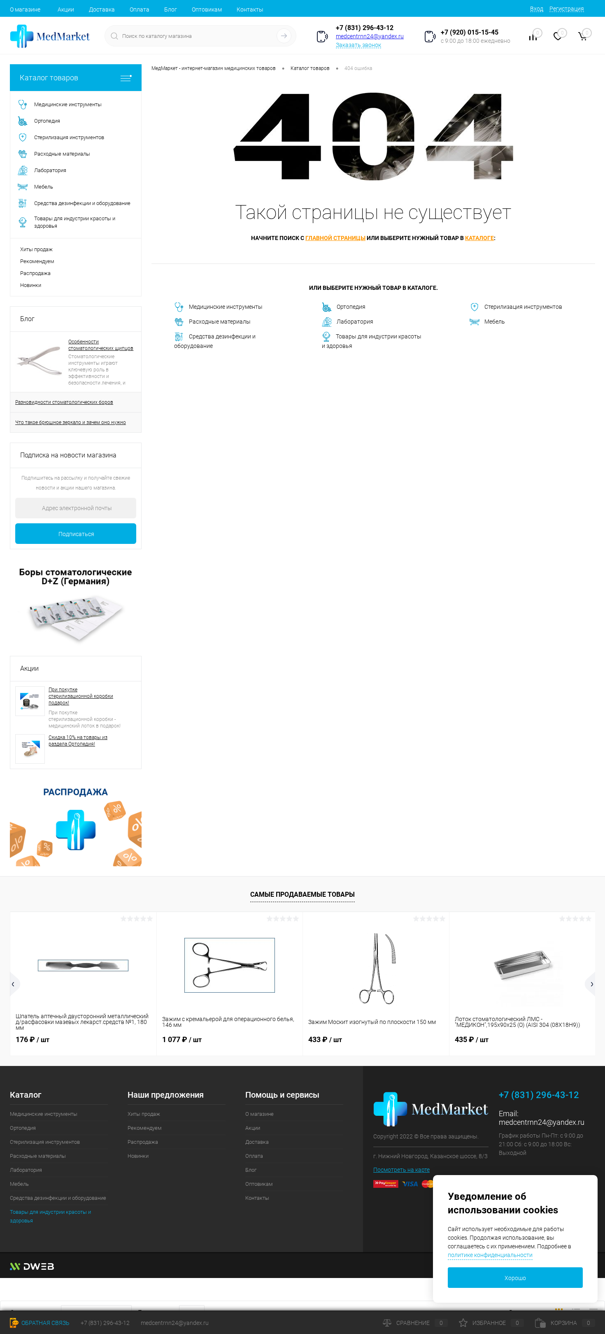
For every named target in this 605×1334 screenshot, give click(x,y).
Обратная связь (45, 1323)
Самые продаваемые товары (302, 894)
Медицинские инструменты (226, 306)
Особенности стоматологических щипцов (100, 345)
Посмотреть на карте (401, 1169)
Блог (170, 9)
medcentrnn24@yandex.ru (370, 36)
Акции (66, 9)
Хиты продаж (36, 249)
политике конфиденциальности (490, 1255)
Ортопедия (351, 306)
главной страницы (335, 238)
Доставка (102, 9)
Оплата (139, 9)
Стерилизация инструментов (523, 306)
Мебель (494, 321)
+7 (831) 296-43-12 (364, 28)
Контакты (250, 9)
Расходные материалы (220, 321)
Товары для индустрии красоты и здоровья (371, 341)
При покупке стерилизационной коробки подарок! (81, 696)
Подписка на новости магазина (68, 455)
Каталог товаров (49, 77)
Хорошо (515, 1278)
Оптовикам (207, 9)
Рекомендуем (37, 261)
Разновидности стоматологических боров (64, 402)
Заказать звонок (358, 45)
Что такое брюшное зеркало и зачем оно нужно (70, 422)
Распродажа (35, 273)
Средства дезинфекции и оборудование (215, 341)
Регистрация (566, 8)
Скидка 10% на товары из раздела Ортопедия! (78, 741)
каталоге (479, 238)
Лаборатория (355, 321)
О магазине (25, 9)
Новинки (30, 285)
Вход (536, 8)
